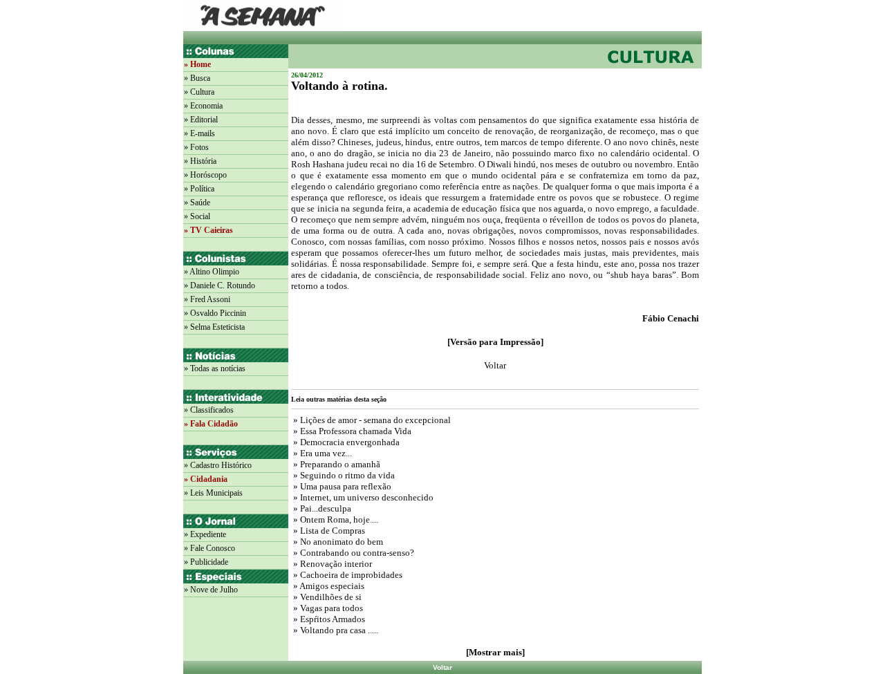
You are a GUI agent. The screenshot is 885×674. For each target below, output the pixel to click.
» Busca (197, 78)
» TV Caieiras (208, 230)
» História (200, 161)
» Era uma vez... (321, 453)
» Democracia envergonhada (345, 442)
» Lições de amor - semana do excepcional (371, 420)
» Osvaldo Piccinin (215, 313)
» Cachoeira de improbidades (346, 575)
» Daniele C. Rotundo (219, 285)
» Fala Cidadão (211, 424)
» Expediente (205, 534)
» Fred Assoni (207, 299)
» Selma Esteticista (214, 327)
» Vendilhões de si (326, 597)
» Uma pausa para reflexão (341, 486)
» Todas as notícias (214, 368)
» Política (199, 189)
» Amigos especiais (327, 586)
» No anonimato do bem (337, 541)
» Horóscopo (205, 175)
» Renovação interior (331, 564)
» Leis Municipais (213, 493)
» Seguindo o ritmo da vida (343, 475)
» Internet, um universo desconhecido (362, 497)
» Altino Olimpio (211, 272)
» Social (197, 216)
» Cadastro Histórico (218, 465)
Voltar (442, 667)
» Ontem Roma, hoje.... (334, 519)
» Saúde (197, 202)
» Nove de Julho (211, 590)
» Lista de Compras (328, 530)
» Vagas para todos (327, 608)
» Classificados (209, 410)
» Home (197, 64)
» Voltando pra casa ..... (334, 630)
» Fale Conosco (209, 548)
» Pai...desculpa (321, 508)
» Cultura (199, 92)
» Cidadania (205, 479)
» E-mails (199, 133)
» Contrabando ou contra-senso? (352, 552)
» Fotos (196, 147)
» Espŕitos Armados (328, 619)
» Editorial (201, 119)
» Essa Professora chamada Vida (351, 431)
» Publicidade (206, 562)
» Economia (203, 106)
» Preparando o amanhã (335, 464)
